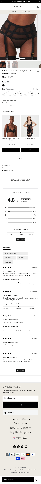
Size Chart (35, 89)
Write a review (21, 239)
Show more (20, 370)
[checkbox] (8, 262)
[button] (39, 2)
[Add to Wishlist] (36, 479)
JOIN (20, 405)
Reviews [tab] (6, 247)
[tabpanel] (20, 312)
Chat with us (10, 412)
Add (11, 150)
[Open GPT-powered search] (34, 7)
